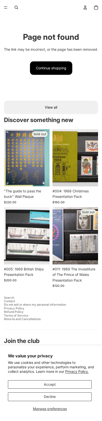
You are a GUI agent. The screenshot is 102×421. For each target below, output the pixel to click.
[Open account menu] (85, 7)
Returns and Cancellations (22, 319)
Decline (50, 396)
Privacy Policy (14, 308)
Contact (9, 301)
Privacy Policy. (77, 371)
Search (9, 297)
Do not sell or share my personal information (35, 304)
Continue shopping (51, 68)
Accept (50, 384)
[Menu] (5, 7)
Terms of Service (16, 315)
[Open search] (16, 7)
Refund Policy (14, 312)
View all (51, 107)
